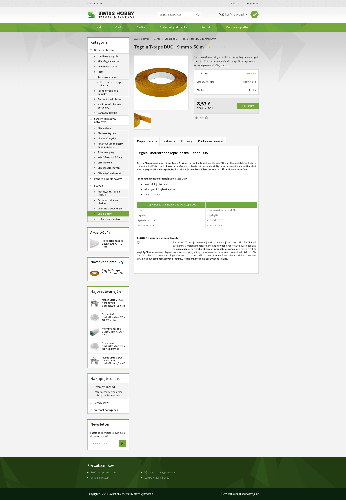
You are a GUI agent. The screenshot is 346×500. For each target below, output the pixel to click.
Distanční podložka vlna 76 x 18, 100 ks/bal (113, 346)
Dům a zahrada (104, 50)
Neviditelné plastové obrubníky (109, 106)
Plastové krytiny (107, 133)
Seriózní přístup (100, 477)
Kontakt (206, 27)
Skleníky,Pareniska (108, 61)
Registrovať (253, 3)
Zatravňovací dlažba (109, 99)
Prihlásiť (235, 3)
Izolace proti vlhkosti (109, 219)
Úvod (98, 27)
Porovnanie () (94, 3)
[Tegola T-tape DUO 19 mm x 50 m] (161, 83)
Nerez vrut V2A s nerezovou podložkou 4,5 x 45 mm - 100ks (113, 362)
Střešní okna (105, 162)
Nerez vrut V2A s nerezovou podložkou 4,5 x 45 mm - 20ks (113, 304)
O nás (119, 27)
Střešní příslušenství (109, 173)
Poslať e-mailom (201, 118)
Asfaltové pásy (106, 152)
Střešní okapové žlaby (110, 157)
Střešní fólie (105, 128)
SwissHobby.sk (141, 38)
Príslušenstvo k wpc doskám (111, 84)
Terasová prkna (107, 77)
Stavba (157, 38)
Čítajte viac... (222, 65)
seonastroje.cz (250, 493)
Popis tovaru (147, 141)
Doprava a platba (237, 27)
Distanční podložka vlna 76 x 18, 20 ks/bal (113, 317)
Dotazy (186, 141)
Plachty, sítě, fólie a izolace (109, 193)
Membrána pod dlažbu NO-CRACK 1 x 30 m (113, 331)
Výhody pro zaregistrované (160, 472)
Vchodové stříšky (107, 66)
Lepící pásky (171, 38)
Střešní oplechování (109, 167)
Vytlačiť (206, 118)
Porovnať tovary (196, 118)
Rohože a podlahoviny (108, 179)
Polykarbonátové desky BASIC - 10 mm (112, 243)
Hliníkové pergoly (108, 56)
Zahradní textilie (107, 112)
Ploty (100, 71)
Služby (141, 27)
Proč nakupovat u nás (103, 472)
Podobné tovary (210, 141)
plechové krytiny (107, 138)
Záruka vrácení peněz (156, 477)
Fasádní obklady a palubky (108, 92)
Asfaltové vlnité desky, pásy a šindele (110, 145)
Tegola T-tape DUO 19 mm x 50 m (112, 273)
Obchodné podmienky (173, 27)
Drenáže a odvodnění (110, 208)
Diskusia (169, 141)
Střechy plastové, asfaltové (105, 120)
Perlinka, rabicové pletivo (108, 201)
